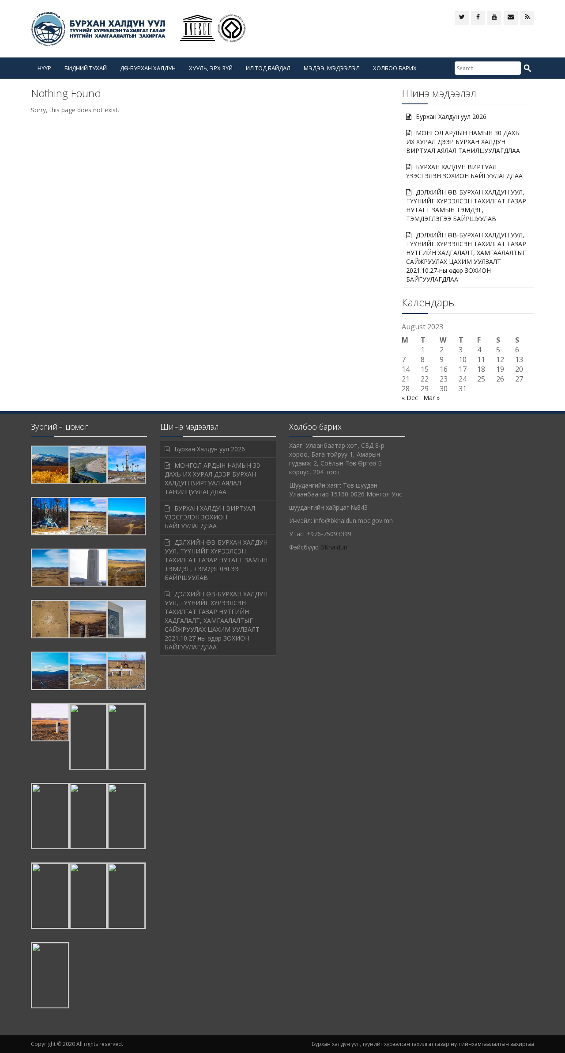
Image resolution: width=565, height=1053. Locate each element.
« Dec (410, 397)
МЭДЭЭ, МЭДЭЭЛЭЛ (332, 68)
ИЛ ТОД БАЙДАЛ (268, 68)
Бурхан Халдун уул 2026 (451, 116)
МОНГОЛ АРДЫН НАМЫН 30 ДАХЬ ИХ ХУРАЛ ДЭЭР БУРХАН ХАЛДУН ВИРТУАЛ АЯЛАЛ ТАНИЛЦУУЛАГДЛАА (463, 142)
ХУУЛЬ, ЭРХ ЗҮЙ (211, 68)
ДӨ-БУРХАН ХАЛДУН (148, 68)
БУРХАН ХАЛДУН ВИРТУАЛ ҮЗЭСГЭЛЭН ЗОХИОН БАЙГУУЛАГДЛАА (464, 171)
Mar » (431, 397)
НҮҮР (44, 68)
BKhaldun (333, 547)
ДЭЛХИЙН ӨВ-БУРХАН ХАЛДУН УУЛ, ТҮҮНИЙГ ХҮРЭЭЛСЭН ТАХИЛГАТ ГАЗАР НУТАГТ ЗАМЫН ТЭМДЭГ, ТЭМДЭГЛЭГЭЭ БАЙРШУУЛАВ (466, 205)
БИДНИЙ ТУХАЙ (85, 68)
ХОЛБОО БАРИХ (395, 68)
